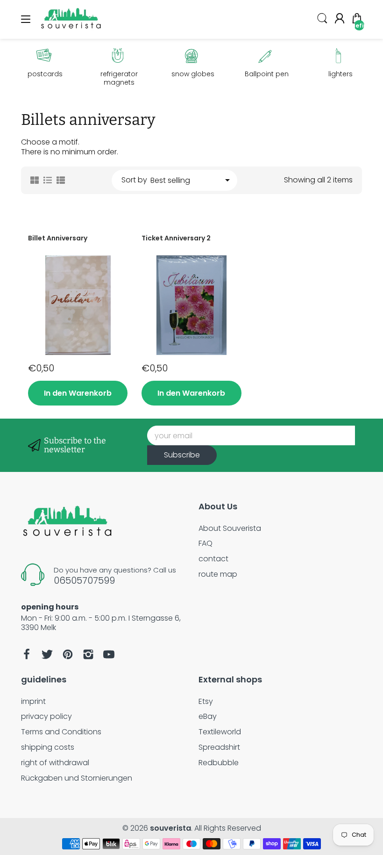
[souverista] (71, 28)
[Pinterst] (67, 654)
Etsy (206, 701)
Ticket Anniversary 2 (176, 238)
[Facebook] (26, 654)
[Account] (339, 19)
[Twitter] (47, 654)
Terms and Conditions (61, 731)
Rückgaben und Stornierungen (76, 778)
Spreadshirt (219, 747)
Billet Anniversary (57, 238)
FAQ (206, 543)
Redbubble (219, 762)
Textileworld (220, 731)
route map (218, 574)
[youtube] (108, 654)
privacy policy (46, 716)
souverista (170, 828)
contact (213, 558)
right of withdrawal (55, 762)
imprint (33, 701)
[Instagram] (88, 654)
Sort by (134, 180)
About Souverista (230, 528)
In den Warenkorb (78, 393)
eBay (208, 716)
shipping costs (47, 747)
